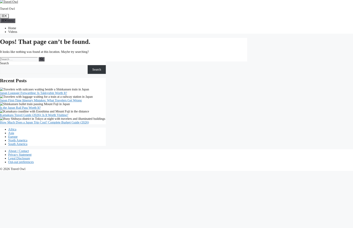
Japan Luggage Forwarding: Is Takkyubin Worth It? (33, 93)
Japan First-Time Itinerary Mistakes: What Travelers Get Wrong (41, 100)
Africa (12, 129)
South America (17, 144)
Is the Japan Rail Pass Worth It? (20, 107)
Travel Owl (7, 8)
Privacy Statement (19, 154)
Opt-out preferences (21, 162)
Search (4, 63)
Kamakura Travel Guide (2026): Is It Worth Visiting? (34, 115)
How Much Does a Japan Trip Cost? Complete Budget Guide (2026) (44, 122)
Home (12, 28)
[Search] (42, 59)
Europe (13, 136)
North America (17, 140)
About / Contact (18, 151)
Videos (12, 31)
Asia (11, 133)
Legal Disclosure (19, 158)
